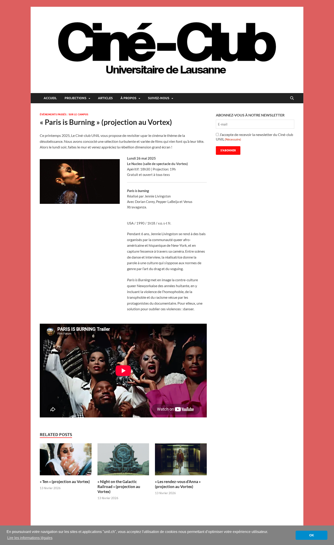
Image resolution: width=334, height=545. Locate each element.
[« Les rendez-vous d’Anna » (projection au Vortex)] (181, 461)
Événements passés (53, 114)
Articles (105, 98)
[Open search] (292, 98)
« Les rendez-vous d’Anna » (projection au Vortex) (178, 484)
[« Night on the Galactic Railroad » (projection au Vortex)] (123, 461)
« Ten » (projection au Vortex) (65, 481)
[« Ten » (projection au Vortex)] (66, 461)
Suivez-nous (158, 98)
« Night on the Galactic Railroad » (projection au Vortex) (118, 486)
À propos (128, 98)
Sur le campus (78, 114)
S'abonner (228, 150)
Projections (75, 98)
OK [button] (311, 535)
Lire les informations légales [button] (29, 538)
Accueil (50, 98)
